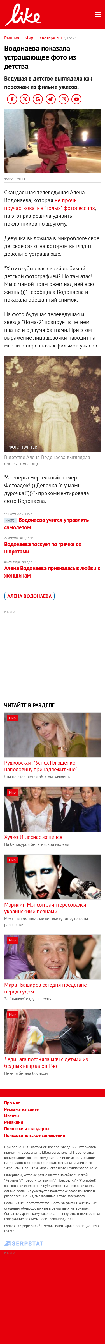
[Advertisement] (52, 655)
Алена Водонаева (29, 596)
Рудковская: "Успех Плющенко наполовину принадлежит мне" (40, 766)
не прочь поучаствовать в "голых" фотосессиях (49, 204)
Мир (29, 38)
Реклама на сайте (21, 1109)
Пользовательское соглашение (34, 1135)
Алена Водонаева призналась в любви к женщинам (52, 571)
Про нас (12, 1103)
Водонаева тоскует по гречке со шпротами (42, 547)
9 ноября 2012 (52, 38)
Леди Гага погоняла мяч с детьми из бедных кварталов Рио (46, 1062)
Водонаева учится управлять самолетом (46, 523)
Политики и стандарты (26, 1128)
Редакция (13, 1122)
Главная (11, 38)
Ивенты (11, 1115)
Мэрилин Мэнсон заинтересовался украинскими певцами (45, 908)
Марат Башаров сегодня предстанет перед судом (46, 988)
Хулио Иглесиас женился (33, 837)
